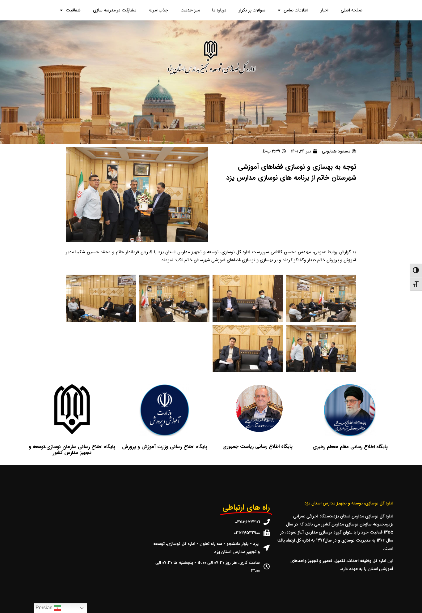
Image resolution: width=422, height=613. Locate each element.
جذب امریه (158, 10)
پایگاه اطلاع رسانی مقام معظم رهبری (350, 447)
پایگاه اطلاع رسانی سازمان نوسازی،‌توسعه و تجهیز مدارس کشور (72, 450)
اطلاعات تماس (296, 10)
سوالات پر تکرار (252, 10)
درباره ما (219, 10)
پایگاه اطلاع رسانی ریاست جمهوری (257, 446)
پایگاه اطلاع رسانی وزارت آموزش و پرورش (164, 447)
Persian (45, 607)
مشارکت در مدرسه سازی (114, 10)
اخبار (324, 10)
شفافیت (73, 10)
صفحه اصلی (351, 10)
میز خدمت (190, 10)
